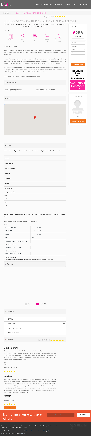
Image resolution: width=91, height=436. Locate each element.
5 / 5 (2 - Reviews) (48, 17)
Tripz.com (12, 433)
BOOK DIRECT (58, 4)
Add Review (10, 407)
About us (58, 426)
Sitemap (26, 427)
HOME (37, 4)
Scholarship (38, 426)
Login (74, 4)
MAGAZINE (67, 4)
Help (20, 427)
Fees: (5, 224)
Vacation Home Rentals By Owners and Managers (14, 426)
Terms (3, 427)
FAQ (16, 427)
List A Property (83, 4)
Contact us (51, 426)
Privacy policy (10, 427)
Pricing (45, 426)
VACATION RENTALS (46, 4)
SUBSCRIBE (83, 415)
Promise (31, 426)
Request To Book (78, 64)
